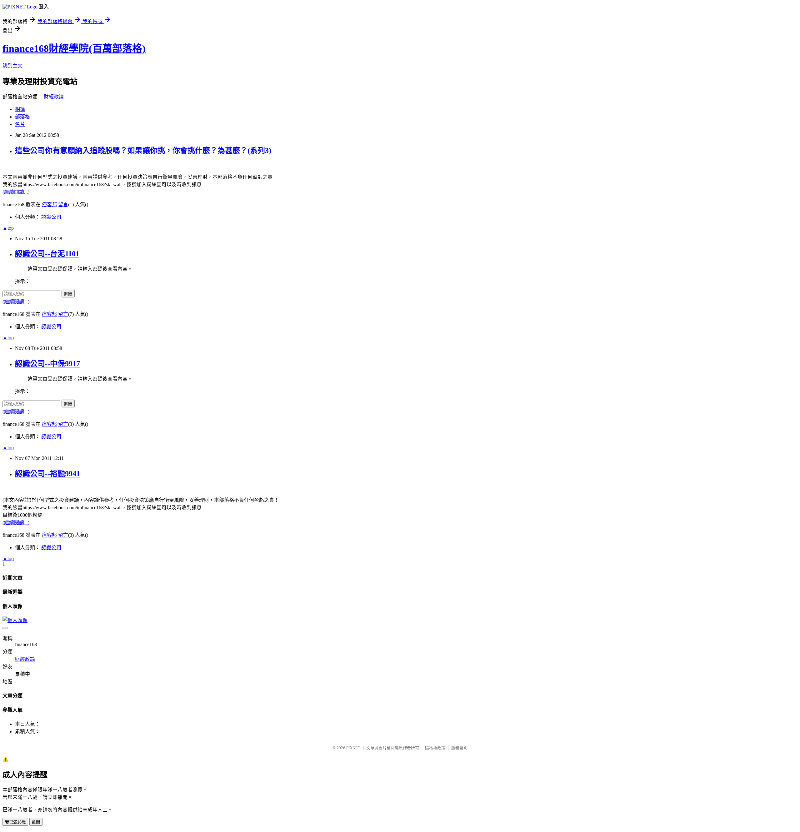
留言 (63, 204)
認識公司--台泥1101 (47, 254)
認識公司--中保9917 (47, 364)
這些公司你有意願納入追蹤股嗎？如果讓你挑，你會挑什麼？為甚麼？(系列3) (143, 151)
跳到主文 (12, 65)
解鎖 (68, 293)
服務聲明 (459, 747)
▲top (8, 228)
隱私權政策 (435, 747)
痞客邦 (49, 204)
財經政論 (54, 96)
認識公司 (51, 217)
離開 (36, 822)
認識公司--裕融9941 (47, 474)
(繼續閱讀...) (15, 192)
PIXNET (353, 747)
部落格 (22, 116)
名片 (20, 124)
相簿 (20, 109)
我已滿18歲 (15, 822)
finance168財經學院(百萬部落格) (74, 48)
